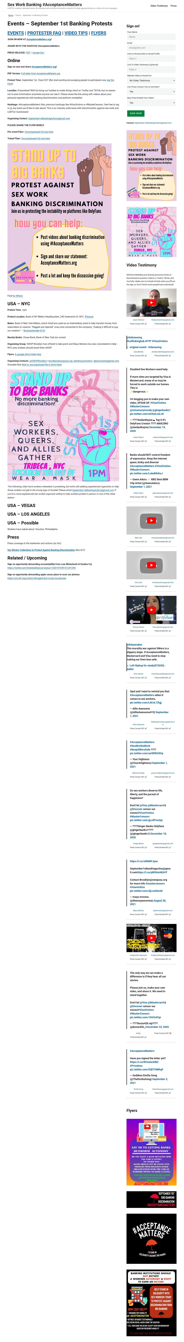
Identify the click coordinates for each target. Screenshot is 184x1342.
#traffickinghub (135, 341)
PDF (28, 52)
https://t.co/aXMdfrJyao (144, 861)
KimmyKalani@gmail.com (163, 627)
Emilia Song (138, 1089)
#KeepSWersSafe (140, 749)
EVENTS (15, 33)
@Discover (136, 809)
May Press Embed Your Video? (140, 98)
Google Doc (38, 52)
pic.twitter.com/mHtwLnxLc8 (147, 413)
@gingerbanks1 (161, 410)
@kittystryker (134, 644)
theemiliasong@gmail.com (162, 1089)
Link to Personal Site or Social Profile (143, 54)
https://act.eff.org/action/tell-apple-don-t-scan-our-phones (36, 578)
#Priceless (136, 1065)
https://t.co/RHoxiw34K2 (144, 1062)
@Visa (143, 805)
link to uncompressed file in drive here (42, 364)
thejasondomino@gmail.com (163, 320)
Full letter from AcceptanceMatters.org (40, 73)
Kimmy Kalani (138, 627)
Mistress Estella (138, 773)
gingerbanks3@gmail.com (163, 844)
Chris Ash (138, 582)
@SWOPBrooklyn (38, 361)
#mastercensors (155, 883)
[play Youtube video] (151, 303)
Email (129, 43)
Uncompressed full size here (39, 131)
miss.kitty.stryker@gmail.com (163, 674)
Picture (89, 316)
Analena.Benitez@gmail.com (163, 352)
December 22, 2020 (157, 1027)
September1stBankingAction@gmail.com (49, 118)
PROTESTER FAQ (44, 33)
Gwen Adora (138, 493)
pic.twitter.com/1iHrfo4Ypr (145, 1017)
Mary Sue (138, 538)
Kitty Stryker (138, 674)
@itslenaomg (134, 337)
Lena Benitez (138, 352)
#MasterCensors (140, 406)
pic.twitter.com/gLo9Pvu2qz (146, 820)
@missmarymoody (141, 410)
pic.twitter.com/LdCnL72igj (146, 702)
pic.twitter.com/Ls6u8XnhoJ (146, 473)
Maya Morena (138, 911)
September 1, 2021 (141, 486)
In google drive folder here (28, 354)
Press (174, 5)
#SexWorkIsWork (140, 745)
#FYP (148, 341)
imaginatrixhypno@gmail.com (163, 955)
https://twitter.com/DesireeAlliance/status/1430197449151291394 (41, 568)
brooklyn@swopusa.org (60, 361)
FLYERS (98, 33)
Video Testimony (159, 5)
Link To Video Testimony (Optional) (142, 65)
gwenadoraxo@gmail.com (163, 493)
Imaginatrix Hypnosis (138, 955)
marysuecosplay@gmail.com (163, 538)
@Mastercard (156, 805)
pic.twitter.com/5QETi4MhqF (146, 1069)
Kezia (138, 1033)
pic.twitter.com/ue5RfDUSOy (146, 753)
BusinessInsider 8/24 (34, 330)
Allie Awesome (138, 725)
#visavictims (137, 887)
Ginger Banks (138, 844)
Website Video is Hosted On (139, 75)
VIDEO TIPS (76, 33)
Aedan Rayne (138, 437)
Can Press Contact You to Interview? (143, 87)
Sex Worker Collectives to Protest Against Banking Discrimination (41, 550)
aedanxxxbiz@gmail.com (163, 437)
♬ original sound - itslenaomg (143, 347)
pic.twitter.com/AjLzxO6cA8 (146, 890)
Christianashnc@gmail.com (163, 582)
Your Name (132, 32)
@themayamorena (82, 361)
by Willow (18, 295)
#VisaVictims (160, 341)
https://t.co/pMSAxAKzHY (152, 872)
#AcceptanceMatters (142, 466)
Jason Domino (138, 320)
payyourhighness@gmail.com (163, 773)
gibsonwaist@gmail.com (106, 361)
